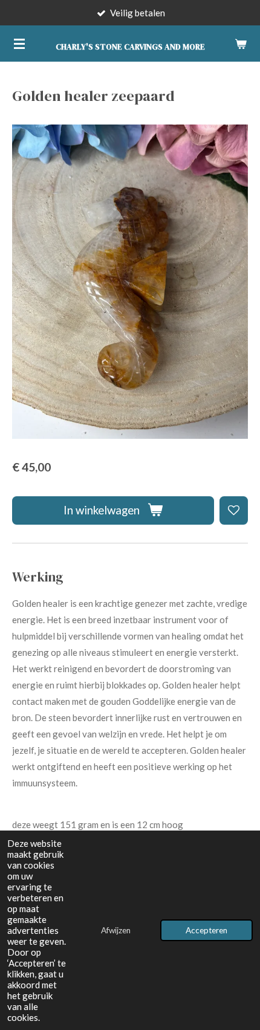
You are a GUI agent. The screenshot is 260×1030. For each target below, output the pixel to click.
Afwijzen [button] (116, 930)
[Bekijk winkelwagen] (240, 43)
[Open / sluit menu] (19, 43)
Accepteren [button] (206, 930)
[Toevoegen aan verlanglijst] (233, 510)
